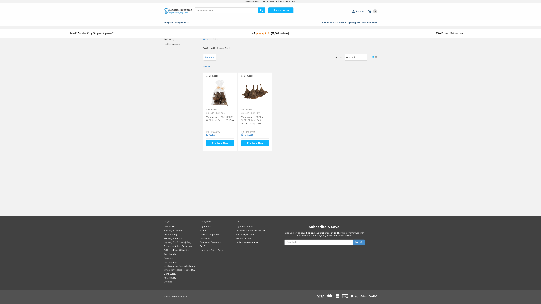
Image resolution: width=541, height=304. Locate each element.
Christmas (205, 238)
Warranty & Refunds (173, 238)
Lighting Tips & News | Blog (177, 242)
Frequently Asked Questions (178, 246)
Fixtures (204, 230)
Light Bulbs (205, 226)
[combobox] (230, 10)
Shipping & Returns (173, 230)
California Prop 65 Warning (176, 250)
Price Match (170, 254)
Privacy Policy (170, 234)
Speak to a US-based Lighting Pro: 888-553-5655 (349, 22)
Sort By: (339, 57)
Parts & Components (210, 234)
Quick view (220, 92)
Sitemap (168, 281)
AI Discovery (170, 278)
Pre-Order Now (220, 143)
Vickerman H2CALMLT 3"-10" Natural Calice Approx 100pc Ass (253, 120)
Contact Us (169, 226)
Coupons (168, 258)
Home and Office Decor (212, 250)
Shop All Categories (175, 22)
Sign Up (358, 242)
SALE (202, 246)
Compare (210, 57)
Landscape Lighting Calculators (179, 266)
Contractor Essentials (210, 242)
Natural (206, 66)
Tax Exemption (171, 262)
